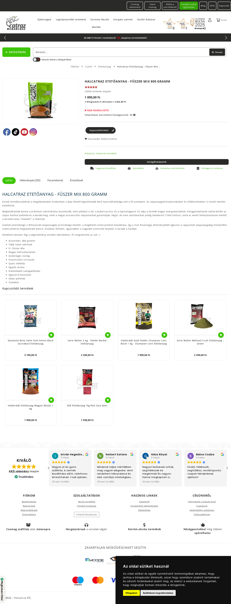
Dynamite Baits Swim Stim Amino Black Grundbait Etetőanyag (30, 342)
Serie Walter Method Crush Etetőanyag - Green (200, 342)
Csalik (89, 66)
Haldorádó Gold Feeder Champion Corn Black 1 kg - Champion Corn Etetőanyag (144, 342)
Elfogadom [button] (131, 593)
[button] (227, 468)
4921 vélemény (19, 471)
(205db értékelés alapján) (98, 91)
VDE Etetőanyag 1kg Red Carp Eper (87, 405)
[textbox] (129, 52)
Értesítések (76, 180)
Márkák (96, 27)
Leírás (9, 180)
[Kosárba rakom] (51, 335)
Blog (203, 5)
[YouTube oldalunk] (24, 132)
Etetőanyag (105, 66)
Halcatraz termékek (106, 153)
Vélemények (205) (30, 180)
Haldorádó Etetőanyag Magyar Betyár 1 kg (30, 407)
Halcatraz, (90, 153)
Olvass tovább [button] (60, 481)
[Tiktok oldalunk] (15, 132)
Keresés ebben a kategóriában (56, 59)
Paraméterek (55, 180)
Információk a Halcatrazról (202, 501)
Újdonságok (44, 19)
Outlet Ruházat (146, 19)
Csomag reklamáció (135, 6)
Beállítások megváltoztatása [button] (158, 593)
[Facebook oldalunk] (6, 132)
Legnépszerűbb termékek (71, 19)
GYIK (212, 5)
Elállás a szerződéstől (170, 6)
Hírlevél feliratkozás (86, 514)
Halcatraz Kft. (22, 598)
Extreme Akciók (100, 19)
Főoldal (75, 66)
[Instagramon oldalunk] (33, 132)
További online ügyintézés (189, 6)
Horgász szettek (123, 19)
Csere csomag (152, 6)
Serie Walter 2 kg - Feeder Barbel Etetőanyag (87, 342)
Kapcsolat (224, 5)
